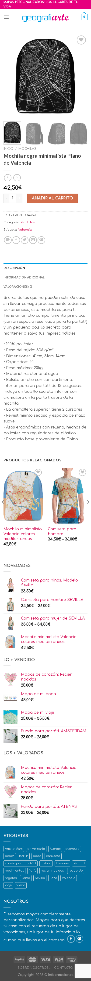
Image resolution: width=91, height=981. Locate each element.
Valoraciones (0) (18, 286)
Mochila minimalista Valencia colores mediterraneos (23, 534)
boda (37, 856)
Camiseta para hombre (62, 531)
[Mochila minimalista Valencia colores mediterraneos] (23, 496)
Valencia (25, 229)
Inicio (8, 148)
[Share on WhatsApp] (8, 240)
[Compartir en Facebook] (16, 240)
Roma (25, 878)
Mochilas (27, 148)
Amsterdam (14, 848)
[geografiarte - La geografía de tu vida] (45, 17)
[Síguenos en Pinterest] (79, 939)
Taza (53, 878)
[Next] (80, 76)
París (32, 870)
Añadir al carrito (52, 198)
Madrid (79, 863)
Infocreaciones (61, 975)
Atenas (55, 848)
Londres (62, 863)
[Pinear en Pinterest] (41, 240)
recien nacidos (52, 870)
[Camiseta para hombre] (68, 496)
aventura (72, 848)
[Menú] (6, 17)
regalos (11, 878)
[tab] (46, 267)
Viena (20, 885)
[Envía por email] (33, 240)
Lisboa (46, 863)
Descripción (14, 268)
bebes (9, 856)
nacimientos (14, 870)
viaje (8, 885)
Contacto (63, 967)
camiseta (53, 856)
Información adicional (24, 277)
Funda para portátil (20, 863)
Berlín (23, 856)
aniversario (36, 848)
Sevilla (40, 878)
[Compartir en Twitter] (24, 240)
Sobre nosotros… (34, 967)
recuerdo (76, 870)
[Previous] (11, 76)
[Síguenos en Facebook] (71, 939)
